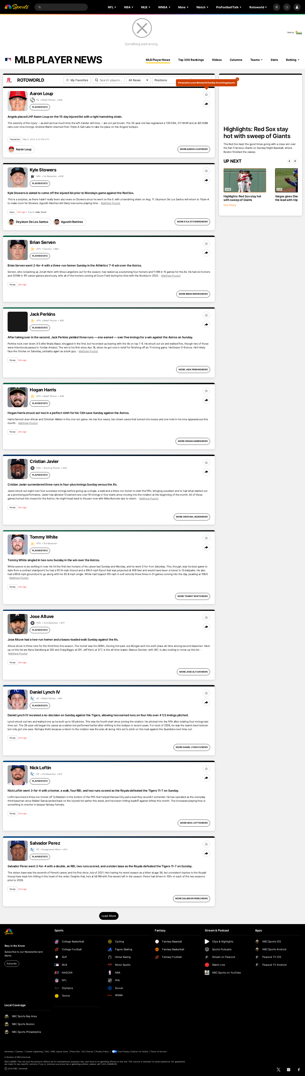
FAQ (47, 1051)
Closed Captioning (34, 1051)
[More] (276, 7)
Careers (19, 1051)
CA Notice (143, 1051)
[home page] (16, 7)
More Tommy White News (193, 596)
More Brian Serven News (193, 294)
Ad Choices (87, 1051)
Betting (291, 60)
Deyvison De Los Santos (32, 222)
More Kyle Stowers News (192, 221)
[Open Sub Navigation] (115, 7)
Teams (255, 60)
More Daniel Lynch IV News (192, 747)
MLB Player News (158, 60)
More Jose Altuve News (193, 672)
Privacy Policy (102, 1051)
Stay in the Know (14, 945)
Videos (217, 60)
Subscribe (12, 963)
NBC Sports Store (59, 1051)
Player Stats (40, 107)
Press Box (75, 1051)
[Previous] (289, 161)
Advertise (8, 1051)
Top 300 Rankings (191, 60)
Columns (236, 60)
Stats (274, 60)
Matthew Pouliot (110, 203)
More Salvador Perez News (191, 898)
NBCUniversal (23, 1057)
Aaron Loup (23, 149)
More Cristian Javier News (192, 517)
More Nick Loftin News (194, 823)
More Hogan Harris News (193, 441)
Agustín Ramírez (72, 222)
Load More (109, 916)
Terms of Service (158, 1051)
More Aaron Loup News (194, 149)
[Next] (295, 161)
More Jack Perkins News (193, 369)
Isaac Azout (41, 212)
